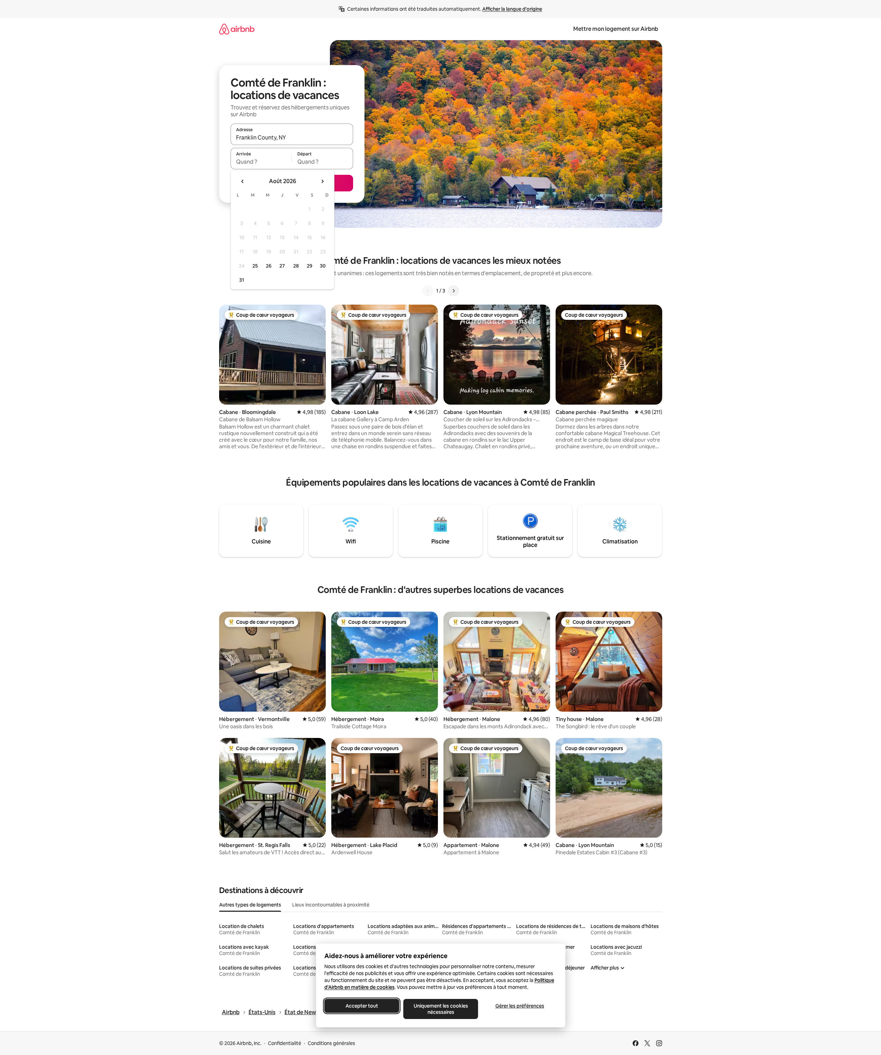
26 (268, 266)
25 (255, 266)
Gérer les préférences (519, 1006)
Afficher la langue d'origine (512, 9)
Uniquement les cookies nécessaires (440, 1009)
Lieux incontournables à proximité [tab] (330, 905)
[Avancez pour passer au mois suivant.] (322, 181)
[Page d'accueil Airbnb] (236, 29)
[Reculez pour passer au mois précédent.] (243, 181)
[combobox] (292, 137)
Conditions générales (331, 1043)
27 (282, 266)
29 (309, 266)
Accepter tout (361, 1006)
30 (323, 266)
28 (296, 266)
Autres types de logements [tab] (250, 905)
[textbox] (261, 161)
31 (241, 280)
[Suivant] (453, 290)
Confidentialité (284, 1043)
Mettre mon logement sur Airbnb (615, 29)
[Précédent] (427, 290)
